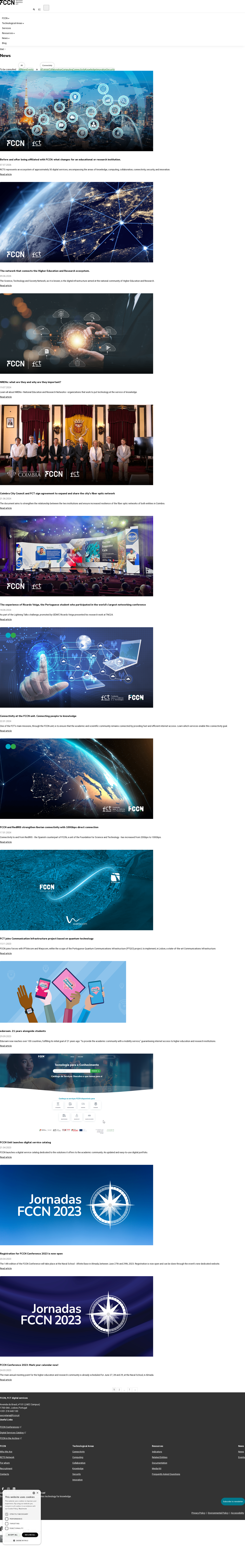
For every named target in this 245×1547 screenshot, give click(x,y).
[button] (21, 1540)
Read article (6, 1380)
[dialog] (22, 1517)
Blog (4, 43)
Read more (23, 1509)
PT (39, 9)
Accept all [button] (13, 1535)
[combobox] (34, 1493)
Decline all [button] (30, 1535)
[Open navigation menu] (46, 7)
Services (6, 28)
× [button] (37, 1493)
